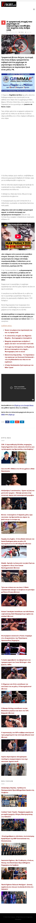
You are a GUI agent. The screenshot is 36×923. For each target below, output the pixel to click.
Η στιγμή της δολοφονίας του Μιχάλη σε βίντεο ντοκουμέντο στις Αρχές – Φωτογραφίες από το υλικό (19, 349)
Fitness (22, 32)
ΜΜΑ (3, 415)
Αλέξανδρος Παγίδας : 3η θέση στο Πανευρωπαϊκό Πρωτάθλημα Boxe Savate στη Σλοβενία (17, 790)
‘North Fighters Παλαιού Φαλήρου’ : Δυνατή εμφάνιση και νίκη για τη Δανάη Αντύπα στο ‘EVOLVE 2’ (17, 887)
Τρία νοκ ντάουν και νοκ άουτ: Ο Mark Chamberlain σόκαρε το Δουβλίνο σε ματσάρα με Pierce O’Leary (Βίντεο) (17, 589)
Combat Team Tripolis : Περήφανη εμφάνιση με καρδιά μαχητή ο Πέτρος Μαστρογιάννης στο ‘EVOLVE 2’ (17, 814)
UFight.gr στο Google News (23, 405)
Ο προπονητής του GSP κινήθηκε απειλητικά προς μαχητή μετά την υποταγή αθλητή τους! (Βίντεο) (17, 735)
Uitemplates (18, 919)
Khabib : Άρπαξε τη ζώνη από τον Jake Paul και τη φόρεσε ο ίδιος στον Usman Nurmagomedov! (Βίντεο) (18, 565)
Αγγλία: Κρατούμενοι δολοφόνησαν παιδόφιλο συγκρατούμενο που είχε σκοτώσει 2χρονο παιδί (14, 759)
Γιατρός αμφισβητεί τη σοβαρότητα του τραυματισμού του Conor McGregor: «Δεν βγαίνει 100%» (16, 662)
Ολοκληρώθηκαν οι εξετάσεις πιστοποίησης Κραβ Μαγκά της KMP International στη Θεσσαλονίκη (17, 838)
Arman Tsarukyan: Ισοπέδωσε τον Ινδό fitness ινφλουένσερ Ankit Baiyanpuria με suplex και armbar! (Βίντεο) (17, 614)
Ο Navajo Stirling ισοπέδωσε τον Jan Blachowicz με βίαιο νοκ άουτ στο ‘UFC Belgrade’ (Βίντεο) (15, 710)
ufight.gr (11, 415)
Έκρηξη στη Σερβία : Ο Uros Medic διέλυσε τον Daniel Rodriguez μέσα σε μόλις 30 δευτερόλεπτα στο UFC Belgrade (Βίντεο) (17, 541)
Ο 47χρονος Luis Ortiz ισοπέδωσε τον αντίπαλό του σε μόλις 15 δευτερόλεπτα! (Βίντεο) (16, 686)
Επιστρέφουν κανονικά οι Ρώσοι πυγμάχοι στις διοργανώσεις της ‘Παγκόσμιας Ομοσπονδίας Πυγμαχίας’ (16, 638)
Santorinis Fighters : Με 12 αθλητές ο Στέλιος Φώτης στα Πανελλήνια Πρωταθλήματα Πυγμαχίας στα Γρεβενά (17, 862)
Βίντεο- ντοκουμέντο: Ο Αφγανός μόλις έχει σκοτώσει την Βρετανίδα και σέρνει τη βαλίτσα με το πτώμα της (17, 517)
